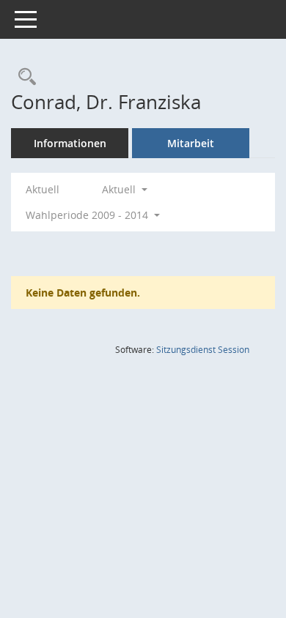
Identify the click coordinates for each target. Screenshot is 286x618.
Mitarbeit (190, 143)
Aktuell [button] (120, 189)
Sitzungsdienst (202, 349)
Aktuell (42, 189)
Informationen (70, 143)
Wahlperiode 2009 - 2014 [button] (88, 215)
